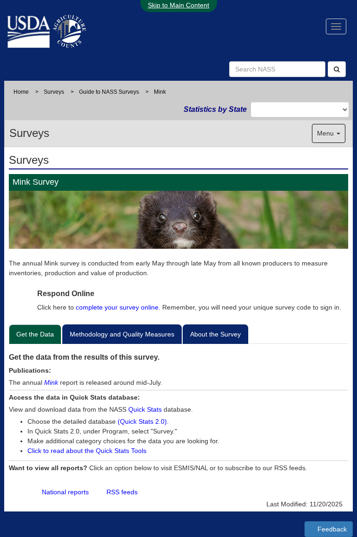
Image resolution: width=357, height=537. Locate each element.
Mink (51, 382)
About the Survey (215, 334)
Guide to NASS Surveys (109, 92)
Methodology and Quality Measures (122, 334)
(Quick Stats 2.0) (142, 421)
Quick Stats (145, 409)
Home (21, 92)
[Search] (337, 69)
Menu (326, 133)
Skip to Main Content (178, 5)
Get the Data (35, 334)
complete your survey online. (118, 307)
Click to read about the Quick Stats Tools (86, 450)
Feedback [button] (331, 529)
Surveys (54, 92)
